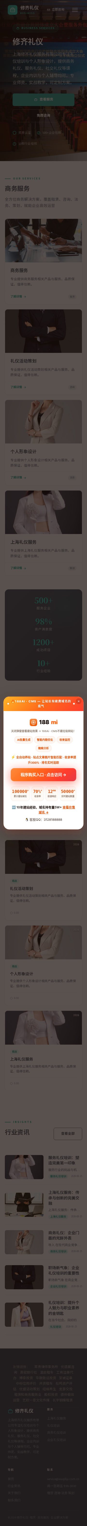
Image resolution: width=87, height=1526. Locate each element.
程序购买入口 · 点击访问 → (43, 776)
